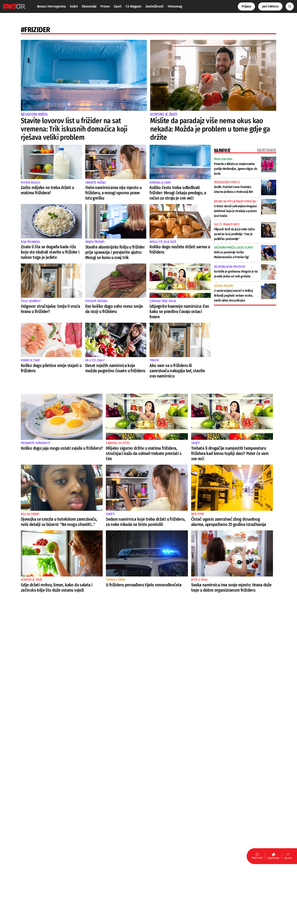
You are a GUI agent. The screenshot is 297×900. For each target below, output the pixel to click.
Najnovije (257, 857)
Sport (118, 6)
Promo (105, 6)
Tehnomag (174, 6)
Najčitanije (273, 858)
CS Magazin (133, 6)
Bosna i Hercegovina (51, 6)
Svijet (74, 6)
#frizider (35, 29)
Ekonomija (89, 6)
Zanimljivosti (154, 6)
